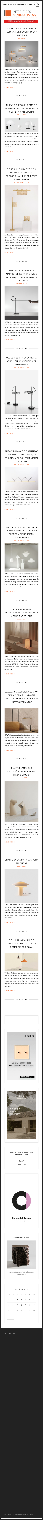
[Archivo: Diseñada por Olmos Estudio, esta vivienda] (21, 1347)
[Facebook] (14, 1020)
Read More (10, 87)
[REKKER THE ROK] (21, 1138)
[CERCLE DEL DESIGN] (21, 1224)
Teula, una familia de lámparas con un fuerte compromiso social (21, 943)
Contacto (31, 4)
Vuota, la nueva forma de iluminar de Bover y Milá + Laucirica (21, 31)
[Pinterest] (24, 1020)
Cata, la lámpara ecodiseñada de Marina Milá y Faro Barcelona (21, 612)
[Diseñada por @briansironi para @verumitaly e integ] (21, 1467)
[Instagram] (29, 1020)
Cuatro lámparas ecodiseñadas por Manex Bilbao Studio (21, 771)
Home (5, 4)
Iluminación (21, 96)
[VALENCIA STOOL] (21, 1269)
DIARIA (21, 1161)
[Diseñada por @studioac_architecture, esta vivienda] (21, 1407)
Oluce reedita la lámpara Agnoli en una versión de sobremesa (21, 361)
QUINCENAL (21, 1164)
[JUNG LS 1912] (21, 1079)
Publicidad (21, 4)
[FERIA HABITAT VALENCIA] (21, 21)
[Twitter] (19, 1020)
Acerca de (12, 4)
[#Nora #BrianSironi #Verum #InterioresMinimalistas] (21, 1487)
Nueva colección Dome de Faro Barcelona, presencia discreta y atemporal (21, 108)
